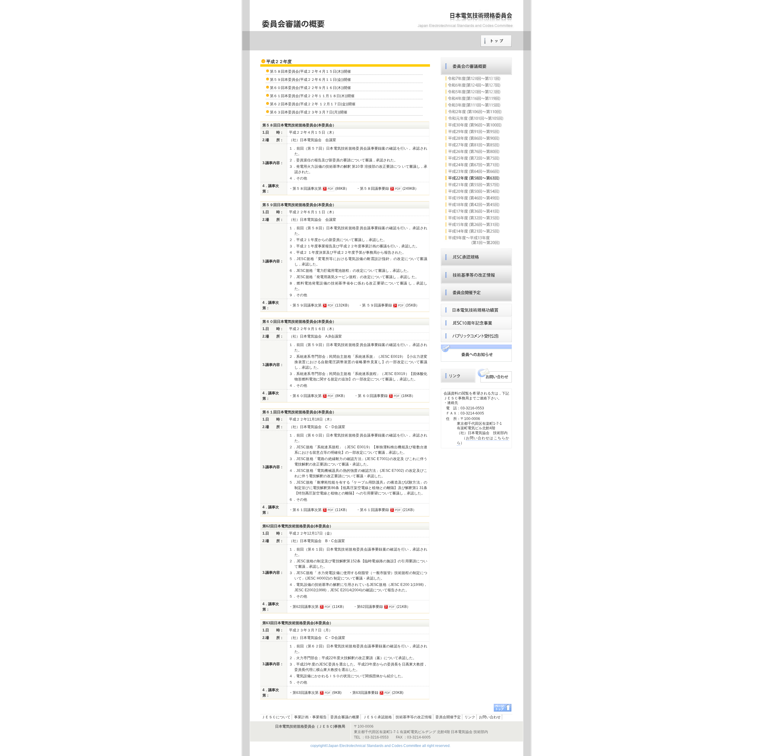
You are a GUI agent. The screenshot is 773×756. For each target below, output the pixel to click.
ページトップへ (503, 708)
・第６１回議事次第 (305, 510)
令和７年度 (474, 78)
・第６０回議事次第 (305, 396)
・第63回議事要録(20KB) (376, 693)
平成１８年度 (474, 205)
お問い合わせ (494, 375)
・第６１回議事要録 (372, 510)
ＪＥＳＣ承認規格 (476, 257)
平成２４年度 (474, 165)
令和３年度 (474, 105)
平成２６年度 (474, 151)
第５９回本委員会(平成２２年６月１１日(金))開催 (310, 80)
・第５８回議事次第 (305, 188)
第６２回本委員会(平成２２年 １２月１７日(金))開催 (312, 104)
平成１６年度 (474, 218)
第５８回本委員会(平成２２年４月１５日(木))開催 (310, 71)
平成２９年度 (474, 132)
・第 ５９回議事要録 (375, 305)
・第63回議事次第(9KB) (315, 693)
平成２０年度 (474, 191)
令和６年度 (474, 85)
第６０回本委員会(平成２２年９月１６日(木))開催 (310, 88)
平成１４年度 (474, 231)
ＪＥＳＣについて (275, 717)
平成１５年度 (474, 224)
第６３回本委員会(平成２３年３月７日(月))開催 (308, 112)
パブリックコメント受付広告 (476, 336)
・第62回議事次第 (304, 607)
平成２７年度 (474, 145)
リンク (476, 353)
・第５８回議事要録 (372, 188)
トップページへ (496, 41)
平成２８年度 (474, 138)
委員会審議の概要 (476, 66)
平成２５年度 (474, 158)
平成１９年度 (474, 198)
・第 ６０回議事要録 (371, 396)
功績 (476, 310)
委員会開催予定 (476, 292)
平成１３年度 (474, 240)
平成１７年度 (474, 211)
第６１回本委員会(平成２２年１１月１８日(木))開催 (312, 96)
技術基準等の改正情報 (476, 275)
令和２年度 (474, 112)
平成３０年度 (474, 125)
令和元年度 (474, 118)
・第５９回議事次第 (305, 305)
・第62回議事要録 (368, 607)
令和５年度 (474, 92)
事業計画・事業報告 (310, 717)
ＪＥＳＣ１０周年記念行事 (476, 323)
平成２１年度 (474, 185)
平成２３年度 (474, 171)
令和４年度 (474, 98)
